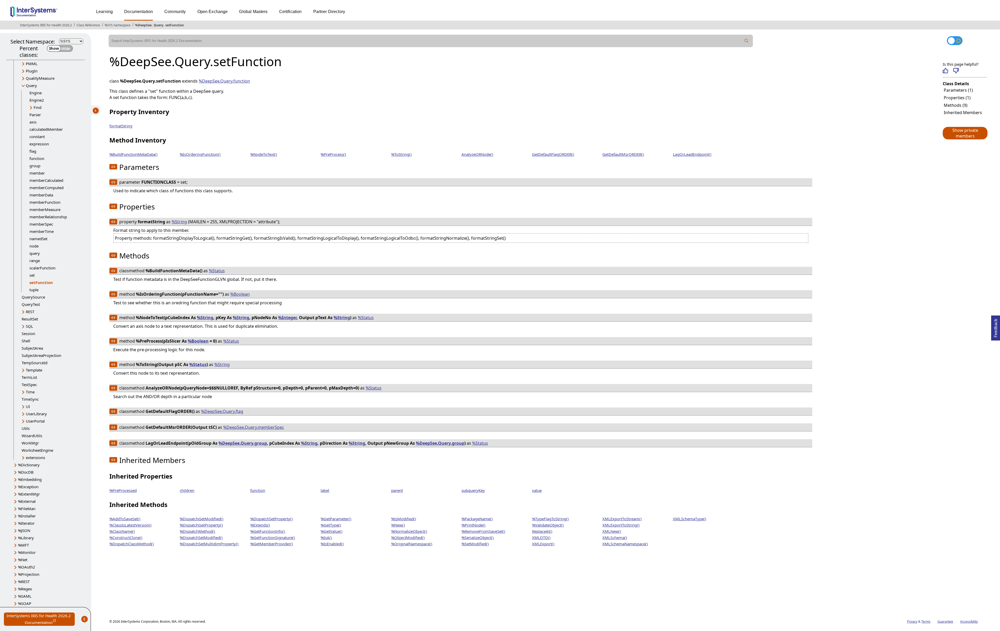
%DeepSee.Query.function (224, 81)
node (34, 246)
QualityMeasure (40, 78)
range (34, 260)
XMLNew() (611, 531)
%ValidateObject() (548, 525)
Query (158, 25)
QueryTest (31, 304)
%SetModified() (475, 543)
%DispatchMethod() (197, 531)
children (187, 490)
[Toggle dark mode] (955, 40)
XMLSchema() (614, 537)
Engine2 (36, 100)
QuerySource (33, 297)
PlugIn (32, 70)
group (34, 165)
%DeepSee (143, 25)
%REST (24, 581)
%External (27, 501)
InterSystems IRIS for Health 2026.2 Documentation (41, 619)
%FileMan (26, 508)
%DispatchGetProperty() (201, 525)
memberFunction (44, 202)
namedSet (38, 238)
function (36, 158)
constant (37, 136)
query (34, 253)
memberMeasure (44, 209)
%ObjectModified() (408, 537)
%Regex (25, 588)
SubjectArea (32, 348)
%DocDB (26, 472)
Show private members (965, 133)
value (537, 490)
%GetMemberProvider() (271, 543)
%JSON (24, 530)
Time (30, 391)
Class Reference (88, 25)
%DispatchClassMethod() (131, 543)
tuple (34, 289)
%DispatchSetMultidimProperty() (209, 543)
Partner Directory (329, 11)
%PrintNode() (473, 525)
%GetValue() (331, 531)
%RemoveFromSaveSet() (483, 531)
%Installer (27, 515)
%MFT (23, 545)
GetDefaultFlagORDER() (553, 154)
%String (179, 222)
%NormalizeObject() (409, 531)
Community (175, 11)
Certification (290, 11)
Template (34, 370)
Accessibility (969, 621)
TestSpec (29, 384)
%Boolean (240, 294)
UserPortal (35, 421)
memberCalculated (46, 180)
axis (32, 122)
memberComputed (46, 187)
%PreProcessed (123, 490)
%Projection (28, 574)
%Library (26, 537)
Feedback (995, 326)
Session (28, 333)
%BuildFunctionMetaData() (133, 154)
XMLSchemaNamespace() (625, 543)
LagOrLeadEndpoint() (692, 154)
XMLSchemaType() (689, 518)
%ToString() (401, 154)
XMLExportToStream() (622, 518)
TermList (29, 377)
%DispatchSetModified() (201, 537)
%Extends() (260, 525)
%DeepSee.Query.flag (222, 411)
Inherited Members (963, 112)
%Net (22, 559)
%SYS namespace (117, 25)
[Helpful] (945, 70)
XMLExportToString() (621, 525)
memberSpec (41, 224)
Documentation (138, 11)
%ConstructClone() (125, 537)
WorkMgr (30, 443)
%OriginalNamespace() (411, 543)
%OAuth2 (26, 567)
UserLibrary (36, 413)
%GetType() (331, 525)
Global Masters (253, 11)
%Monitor (27, 552)
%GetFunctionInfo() (267, 531)
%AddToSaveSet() (124, 518)
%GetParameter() (336, 518)
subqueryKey (473, 490)
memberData (41, 194)
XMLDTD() (541, 537)
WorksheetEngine (37, 450)
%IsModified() (403, 518)
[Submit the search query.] (746, 41)
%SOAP (24, 603)
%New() (398, 525)
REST (30, 311)
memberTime (41, 231)
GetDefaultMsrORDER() (623, 154)
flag (32, 151)
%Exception (28, 486)
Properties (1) (957, 98)
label (325, 490)
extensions (35, 457)
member (37, 173)
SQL (29, 326)
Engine (35, 92)
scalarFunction (42, 267)
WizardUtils (32, 435)
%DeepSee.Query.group (242, 443)
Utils (26, 428)
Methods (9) (955, 105)
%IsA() (326, 537)
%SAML (25, 596)
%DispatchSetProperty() (271, 518)
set (32, 275)
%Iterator (26, 523)
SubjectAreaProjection (41, 355)
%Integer (287, 317)
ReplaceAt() (542, 531)
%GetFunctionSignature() (272, 537)
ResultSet (30, 318)
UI (28, 406)
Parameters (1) (958, 90)
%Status (217, 271)
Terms (925, 621)
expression (39, 143)
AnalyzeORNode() (477, 154)
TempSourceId (34, 362)
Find (37, 107)
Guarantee (945, 621)
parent (397, 490)
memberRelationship (48, 216)
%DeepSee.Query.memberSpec (253, 427)
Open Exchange (212, 11)
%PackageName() (477, 518)
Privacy (912, 621)
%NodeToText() (263, 154)
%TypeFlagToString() (550, 518)
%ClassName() (122, 531)
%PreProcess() (333, 154)
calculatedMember (46, 129)
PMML (32, 63)
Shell (26, 340)
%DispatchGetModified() (201, 518)
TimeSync (30, 399)
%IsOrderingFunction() (200, 154)
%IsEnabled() (332, 543)
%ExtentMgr (29, 494)
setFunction (174, 25)
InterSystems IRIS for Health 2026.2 (46, 25)
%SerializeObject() (477, 537)
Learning (104, 11)
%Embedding (30, 479)
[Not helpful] (956, 70)
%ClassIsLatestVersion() (130, 525)
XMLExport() (543, 543)
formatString (120, 125)
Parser (35, 114)
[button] (965, 133)
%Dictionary (29, 464)
